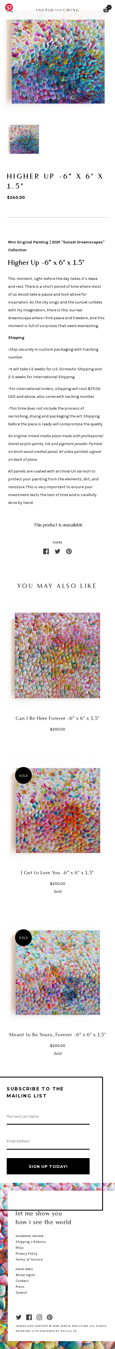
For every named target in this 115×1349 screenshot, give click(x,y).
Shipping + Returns (31, 1242)
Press (20, 1287)
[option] (24, 139)
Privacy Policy (26, 1254)
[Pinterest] (49, 1316)
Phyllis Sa (69, 1331)
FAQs (20, 1248)
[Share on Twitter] (57, 551)
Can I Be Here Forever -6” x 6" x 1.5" (58, 718)
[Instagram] (39, 1316)
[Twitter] (18, 1316)
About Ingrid (25, 1275)
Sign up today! (48, 1166)
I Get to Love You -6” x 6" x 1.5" (57, 873)
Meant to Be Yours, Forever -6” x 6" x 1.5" (57, 1035)
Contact (22, 1281)
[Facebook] (29, 1316)
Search (21, 1293)
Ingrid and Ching (74, 1326)
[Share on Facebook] (46, 551)
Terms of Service (29, 1259)
